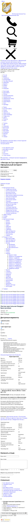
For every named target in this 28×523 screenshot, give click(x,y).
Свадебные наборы (14, 268)
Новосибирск (6, 101)
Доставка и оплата (14, 66)
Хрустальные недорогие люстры (14, 195)
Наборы (8, 253)
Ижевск (5, 85)
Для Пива (8, 277)
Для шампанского (13, 247)
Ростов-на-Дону (7, 108)
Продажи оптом (7, 484)
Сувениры (8, 229)
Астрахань (6, 132)
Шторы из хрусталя (11, 204)
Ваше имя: (3, 456)
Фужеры (8, 223)
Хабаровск (6, 82)
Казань (5, 87)
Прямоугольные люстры (12, 211)
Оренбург (5, 104)
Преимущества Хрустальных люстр (12, 490)
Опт (4, 152)
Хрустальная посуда (9, 65)
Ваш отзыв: (3, 459)
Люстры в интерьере (11, 196)
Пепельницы (9, 234)
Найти (15, 48)
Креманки (8, 283)
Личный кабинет (5, 143)
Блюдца (8, 282)
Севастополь (6, 113)
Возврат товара (7, 495)
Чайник (8, 235)
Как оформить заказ (6, 140)
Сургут (5, 117)
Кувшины (8, 226)
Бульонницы (9, 280)
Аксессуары (9, 286)
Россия (5, 75)
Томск (4, 120)
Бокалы (8, 222)
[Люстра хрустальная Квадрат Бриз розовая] (12, 294)
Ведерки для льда (10, 285)
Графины (8, 228)
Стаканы (8, 271)
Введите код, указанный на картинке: (10, 472)
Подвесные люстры (11, 189)
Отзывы (3, 68)
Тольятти (5, 119)
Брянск (5, 76)
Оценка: (3, 469)
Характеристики (10, 355)
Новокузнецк (6, 100)
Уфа (4, 124)
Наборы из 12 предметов (15, 259)
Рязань (5, 110)
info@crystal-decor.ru (12, 506)
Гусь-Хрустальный (8, 81)
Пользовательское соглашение (11, 489)
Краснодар (6, 91)
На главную (4, 63)
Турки (7, 225)
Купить (10, 338)
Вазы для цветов (10, 232)
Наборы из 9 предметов (15, 261)
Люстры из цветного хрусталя (13, 418)
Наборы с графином (14, 258)
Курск (4, 135)
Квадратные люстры (11, 210)
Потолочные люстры (11, 190)
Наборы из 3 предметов (15, 267)
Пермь (5, 107)
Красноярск (6, 92)
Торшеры (8, 201)
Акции (2, 65)
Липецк (5, 94)
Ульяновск (6, 126)
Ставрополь (6, 116)
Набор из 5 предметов (15, 265)
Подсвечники (9, 205)
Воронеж (5, 129)
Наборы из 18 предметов (15, 256)
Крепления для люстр (11, 208)
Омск (4, 103)
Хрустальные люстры (12, 63)
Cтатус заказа (13, 68)
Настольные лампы (11, 199)
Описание (3, 355)
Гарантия (21, 66)
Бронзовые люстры (11, 193)
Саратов (5, 111)
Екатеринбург (7, 79)
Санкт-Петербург (7, 114)
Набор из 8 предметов (15, 262)
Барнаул (5, 133)
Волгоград (6, 127)
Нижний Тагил (7, 97)
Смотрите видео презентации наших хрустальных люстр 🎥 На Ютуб (14, 514)
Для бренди (12, 244)
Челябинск (6, 78)
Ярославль (6, 130)
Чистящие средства (11, 207)
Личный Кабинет (7, 496)
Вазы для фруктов (10, 231)
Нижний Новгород (8, 95)
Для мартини (12, 246)
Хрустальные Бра (10, 198)
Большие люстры (10, 192)
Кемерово (6, 88)
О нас (4, 486)
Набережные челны (8, 98)
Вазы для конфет (10, 238)
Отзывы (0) (17, 355)
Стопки (8, 252)
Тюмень (5, 123)
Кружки (8, 270)
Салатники (9, 273)
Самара (5, 136)
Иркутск (5, 84)
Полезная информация (9, 492)
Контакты (7, 68)
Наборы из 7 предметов (15, 264)
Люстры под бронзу (11, 213)
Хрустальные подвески (12, 202)
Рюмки (8, 220)
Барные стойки (13, 255)
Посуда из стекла (19, 65)
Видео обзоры (22, 63)
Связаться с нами (7, 493)
